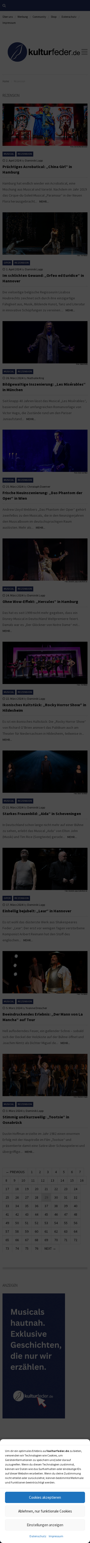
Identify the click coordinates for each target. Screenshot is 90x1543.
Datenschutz (38, 1536)
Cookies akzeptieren (45, 1497)
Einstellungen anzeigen (45, 1524)
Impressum (56, 1536)
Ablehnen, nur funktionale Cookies (45, 1511)
